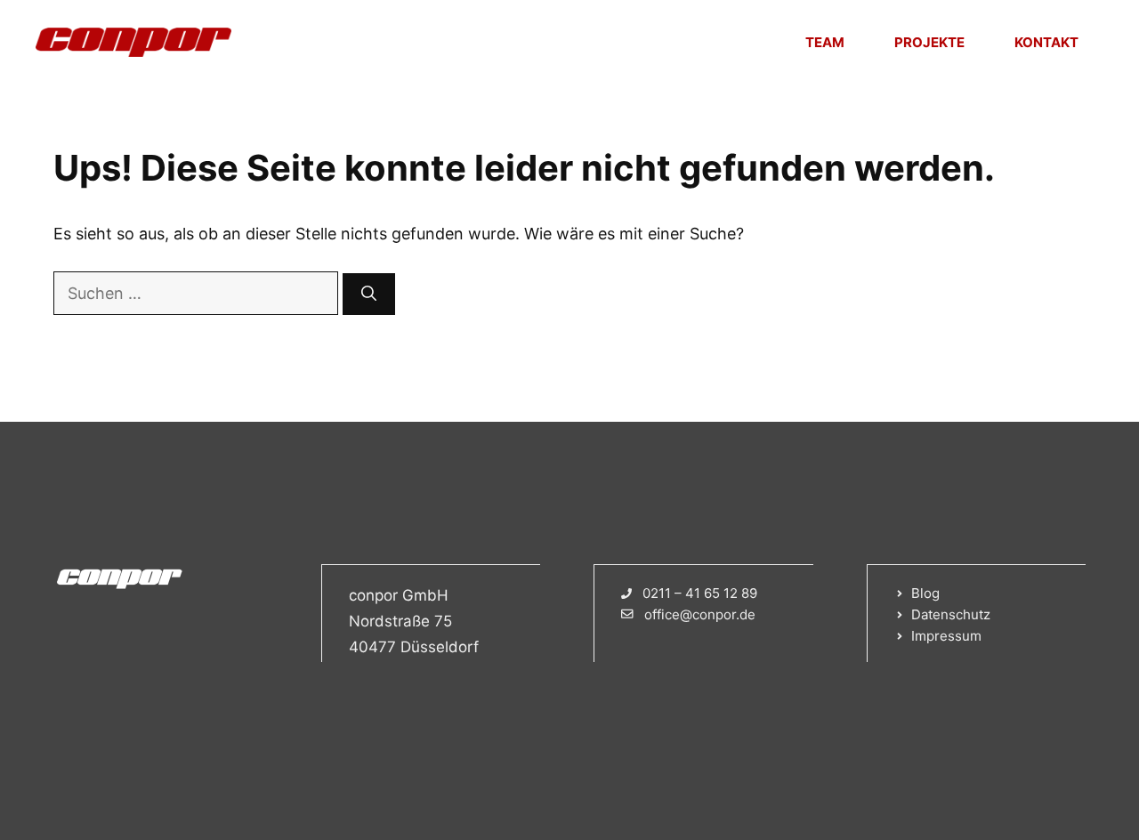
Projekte (929, 42)
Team (824, 42)
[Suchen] (369, 294)
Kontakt (1046, 42)
